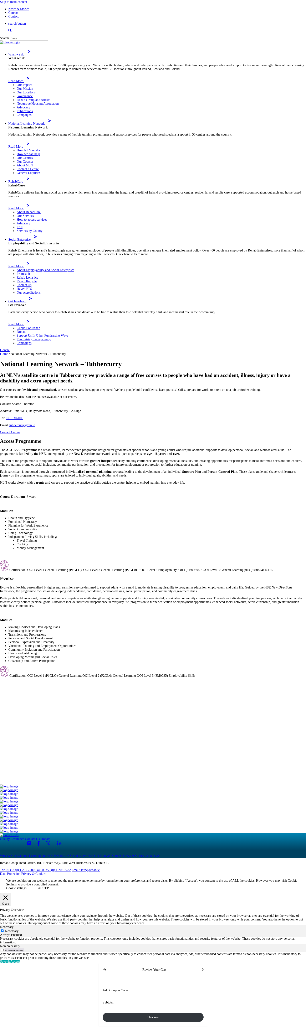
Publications (25, 111)
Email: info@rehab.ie (86, 870)
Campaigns (24, 115)
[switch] (2, 950)
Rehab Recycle (27, 281)
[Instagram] (29, 843)
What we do (16, 54)
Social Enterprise (19, 239)
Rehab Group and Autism (33, 100)
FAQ (20, 227)
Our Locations (26, 92)
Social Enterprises (81, 855)
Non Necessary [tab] (10, 946)
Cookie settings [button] (16, 888)
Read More (16, 81)
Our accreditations (29, 292)
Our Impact (24, 85)
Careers (13, 12)
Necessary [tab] (7, 927)
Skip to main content (13, 2)
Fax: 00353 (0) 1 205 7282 (53, 870)
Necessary (12, 931)
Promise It (23, 273)
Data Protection (10, 873)
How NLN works (28, 150)
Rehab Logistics (27, 277)
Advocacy (23, 107)
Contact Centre (10, 432)
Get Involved (17, 301)
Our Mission (25, 88)
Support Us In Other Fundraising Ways (42, 335)
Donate (21, 331)
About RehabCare (29, 212)
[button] (105, 970)
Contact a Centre (28, 169)
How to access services (32, 219)
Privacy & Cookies (33, 873)
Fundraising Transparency (34, 339)
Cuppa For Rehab (28, 328)
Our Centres (25, 158)
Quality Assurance (12, 839)
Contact (13, 16)
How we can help (28, 154)
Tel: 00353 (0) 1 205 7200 (17, 870)
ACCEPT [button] (44, 888)
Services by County (29, 231)
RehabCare (16, 181)
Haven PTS (24, 288)
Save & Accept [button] (10, 961)
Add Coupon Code (115, 990)
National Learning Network (27, 123)
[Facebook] (38, 843)
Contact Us (24, 285)
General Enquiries (28, 173)
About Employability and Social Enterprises (45, 270)
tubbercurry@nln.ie (22, 425)
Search (4, 38)
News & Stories (18, 9)
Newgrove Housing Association (38, 103)
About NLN (25, 165)
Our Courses (25, 161)
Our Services (25, 216)
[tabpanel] (153, 940)
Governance (25, 96)
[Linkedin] (59, 843)
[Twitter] (48, 843)
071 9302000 (14, 418)
